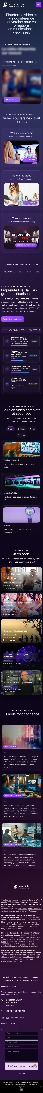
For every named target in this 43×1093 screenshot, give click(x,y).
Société (6, 977)
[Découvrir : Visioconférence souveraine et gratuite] (21, 86)
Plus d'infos (30, 160)
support (35, 977)
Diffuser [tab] (21, 429)
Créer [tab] (10, 429)
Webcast (5, 940)
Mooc (3, 942)
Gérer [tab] (32, 429)
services (33, 922)
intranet (4, 907)
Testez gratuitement (14, 99)
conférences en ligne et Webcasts (23, 911)
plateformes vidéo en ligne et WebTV (27, 900)
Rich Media (22, 909)
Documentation (11, 981)
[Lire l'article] (21, 579)
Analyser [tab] (21, 435)
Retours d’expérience (29, 981)
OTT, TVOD (14, 944)
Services (26, 977)
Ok (21, 1089)
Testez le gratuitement (12, 319)
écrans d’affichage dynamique (25, 946)
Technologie (16, 977)
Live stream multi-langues (20, 940)
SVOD (22, 944)
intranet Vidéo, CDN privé (24, 955)
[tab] (5, 65)
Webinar (36, 940)
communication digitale (24, 904)
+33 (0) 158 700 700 (15, 1011)
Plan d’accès (10, 1005)
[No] (40, 1086)
